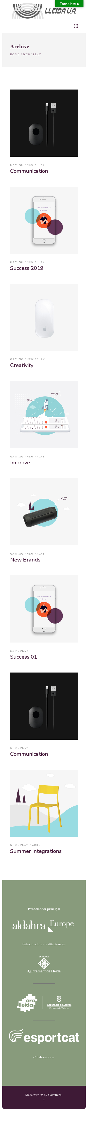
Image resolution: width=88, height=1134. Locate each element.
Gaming (17, 165)
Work (36, 845)
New (26, 54)
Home (15, 54)
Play (41, 165)
